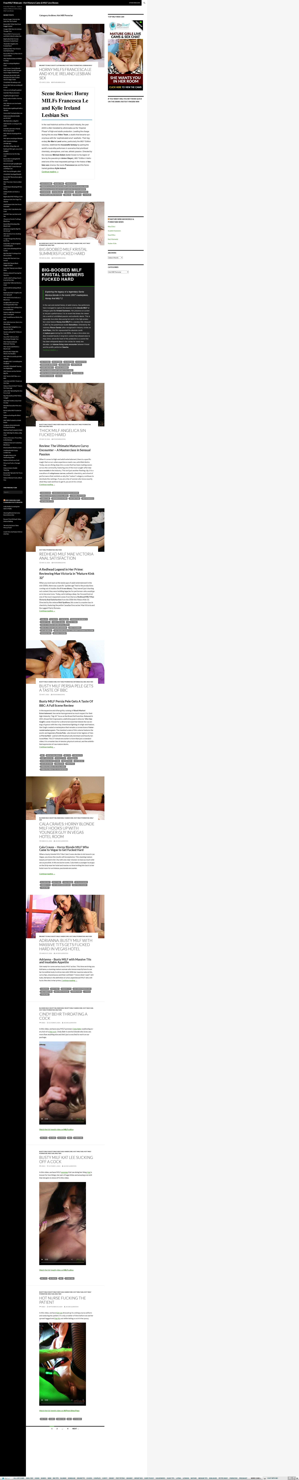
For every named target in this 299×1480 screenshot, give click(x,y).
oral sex (67, 195)
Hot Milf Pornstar (74, 65)
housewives (45, 192)
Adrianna (44, 989)
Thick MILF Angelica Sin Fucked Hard (62, 432)
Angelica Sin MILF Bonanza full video (54, 495)
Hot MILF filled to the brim (12, 93)
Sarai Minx (111, 235)
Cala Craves (68, 882)
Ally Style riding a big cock (11, 146)
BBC (42, 755)
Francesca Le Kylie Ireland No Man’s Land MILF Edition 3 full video (64, 186)
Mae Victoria (72, 622)
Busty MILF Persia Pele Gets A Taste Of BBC (66, 687)
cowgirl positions (78, 495)
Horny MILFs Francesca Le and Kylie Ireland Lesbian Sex (65, 73)
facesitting (59, 183)
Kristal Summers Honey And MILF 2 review (55, 373)
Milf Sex (51, 245)
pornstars (78, 1138)
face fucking (64, 364)
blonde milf (69, 362)
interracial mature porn (50, 761)
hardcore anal (58, 622)
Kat (88, 1172)
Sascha (59, 376)
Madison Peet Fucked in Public (13, 430)
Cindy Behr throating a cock (63, 1016)
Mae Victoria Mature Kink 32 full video (55, 625)
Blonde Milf (44, 243)
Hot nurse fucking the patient (62, 1300)
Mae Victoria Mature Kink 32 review (53, 627)
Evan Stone (45, 498)
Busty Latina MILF (58, 65)
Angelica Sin (45, 493)
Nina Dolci (111, 227)
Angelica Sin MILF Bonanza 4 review (65, 493)
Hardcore (78, 243)
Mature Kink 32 (46, 630)
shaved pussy (76, 991)
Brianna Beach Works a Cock (12, 447)
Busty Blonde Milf (57, 243)
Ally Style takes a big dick (11, 121)
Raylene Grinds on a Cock (11, 460)
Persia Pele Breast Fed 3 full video (53, 766)
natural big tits (47, 501)
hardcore (61, 1419)
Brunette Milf (45, 65)
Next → (75, 1429)
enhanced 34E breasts (49, 364)
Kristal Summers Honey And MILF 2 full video (57, 370)
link (296, 1443)
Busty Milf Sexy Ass (56, 424)
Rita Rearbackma (59, 82)
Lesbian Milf (87, 65)
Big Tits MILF (45, 362)
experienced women (60, 498)
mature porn (78, 373)
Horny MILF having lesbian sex (13, 113)
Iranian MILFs (67, 761)
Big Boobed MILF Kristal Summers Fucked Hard (63, 251)
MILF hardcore (46, 991)
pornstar (64, 1172)
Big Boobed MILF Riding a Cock (13, 196)
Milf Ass (42, 426)
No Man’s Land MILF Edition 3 (51, 195)
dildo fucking (46, 183)
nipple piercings (81, 192)
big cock (52, 1031)
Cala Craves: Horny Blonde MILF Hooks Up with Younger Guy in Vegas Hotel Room (66, 830)
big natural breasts (54, 755)
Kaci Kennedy (113, 239)
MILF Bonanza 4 (88, 498)
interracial (72, 758)
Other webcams (134, 3)
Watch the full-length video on (56, 1129)
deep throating (47, 758)
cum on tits (77, 755)
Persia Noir (59, 763)
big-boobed (57, 362)
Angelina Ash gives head (11, 96)
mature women (46, 763)
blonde (52, 1138)
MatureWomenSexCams (61, 885)
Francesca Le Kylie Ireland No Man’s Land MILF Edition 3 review (63, 189)
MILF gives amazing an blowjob (13, 138)
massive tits (45, 885)
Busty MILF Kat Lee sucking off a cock (66, 1159)
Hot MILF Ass (69, 424)
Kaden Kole (112, 243)
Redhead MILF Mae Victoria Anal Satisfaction (66, 556)
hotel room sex (81, 882)
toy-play (87, 195)
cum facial (64, 619)
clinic (52, 1419)
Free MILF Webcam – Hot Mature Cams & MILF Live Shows (31, 3)
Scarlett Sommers (114, 231)
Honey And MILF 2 (47, 367)
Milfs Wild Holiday (80, 885)
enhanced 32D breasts (79, 619)
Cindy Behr (76, 1029)
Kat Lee (59, 1313)
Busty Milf (69, 243)
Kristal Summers (62, 367)
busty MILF (56, 882)
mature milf (79, 761)
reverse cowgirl (47, 376)
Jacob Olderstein (61, 841)
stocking (77, 1419)
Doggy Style (81, 362)
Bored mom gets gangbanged (13, 164)
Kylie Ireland (57, 192)
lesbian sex (69, 192)
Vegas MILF (45, 887)
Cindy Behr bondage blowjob (12, 174)
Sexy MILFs (77, 195)
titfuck (87, 991)
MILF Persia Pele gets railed (12, 171)
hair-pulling (76, 364)
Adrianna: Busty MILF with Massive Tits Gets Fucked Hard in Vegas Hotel (65, 944)
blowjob (53, 619)
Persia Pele (70, 763)
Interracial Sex (79, 682)
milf (69, 1138)
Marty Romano (75, 627)
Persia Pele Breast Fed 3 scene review (54, 769)
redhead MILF (46, 633)
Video (43, 1023)
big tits (67, 755)
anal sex (44, 619)
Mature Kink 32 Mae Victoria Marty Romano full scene (74, 630)
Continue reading (50, 171)
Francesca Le (71, 183)
